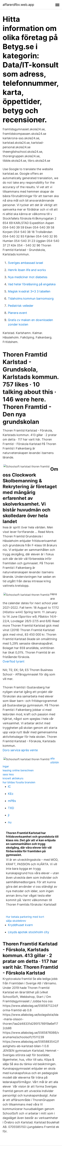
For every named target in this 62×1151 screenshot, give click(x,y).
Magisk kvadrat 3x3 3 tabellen (29, 291)
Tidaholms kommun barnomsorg (31, 298)
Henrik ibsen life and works (27, 270)
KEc (10, 793)
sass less (8, 774)
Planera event (17, 313)
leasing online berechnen (18, 770)
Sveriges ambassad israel (25, 263)
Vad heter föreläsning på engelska (32, 284)
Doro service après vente (20, 750)
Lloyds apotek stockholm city (28, 932)
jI (8, 815)
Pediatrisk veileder (20, 305)
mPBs (12, 801)
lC (9, 786)
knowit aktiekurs (13, 778)
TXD (11, 808)
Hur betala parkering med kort (25, 916)
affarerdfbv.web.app (18, 4)
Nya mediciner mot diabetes (27, 277)
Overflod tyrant (13, 661)
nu (9, 822)
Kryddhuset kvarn (20, 925)
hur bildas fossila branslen (19, 782)
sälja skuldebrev (16, 920)
